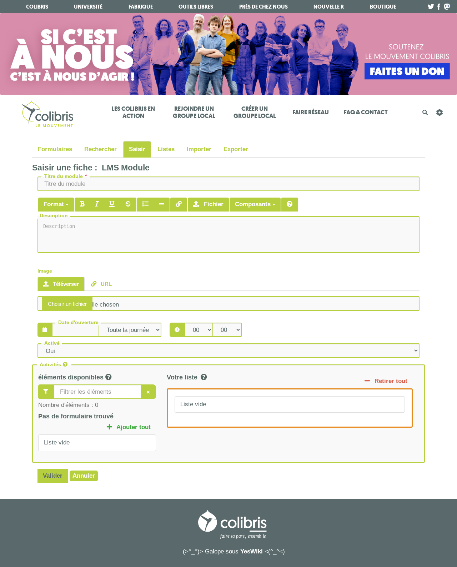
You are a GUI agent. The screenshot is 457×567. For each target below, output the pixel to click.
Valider (52, 475)
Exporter (236, 149)
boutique (383, 6)
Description (54, 215)
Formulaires (55, 149)
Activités (50, 364)
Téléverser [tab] (65, 284)
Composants (253, 204)
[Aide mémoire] (289, 205)
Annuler (83, 475)
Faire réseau (310, 112)
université (88, 6)
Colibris (37, 6)
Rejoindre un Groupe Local (194, 112)
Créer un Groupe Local (254, 112)
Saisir (137, 149)
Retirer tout (390, 381)
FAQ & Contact (366, 112)
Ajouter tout (133, 427)
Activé (52, 343)
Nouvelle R (328, 6)
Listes (166, 149)
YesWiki (251, 551)
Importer (199, 149)
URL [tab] (105, 284)
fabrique (141, 6)
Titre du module (63, 176)
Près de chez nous (263, 6)
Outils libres (196, 6)
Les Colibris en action (133, 112)
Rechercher (100, 149)
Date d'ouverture (78, 322)
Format (55, 204)
